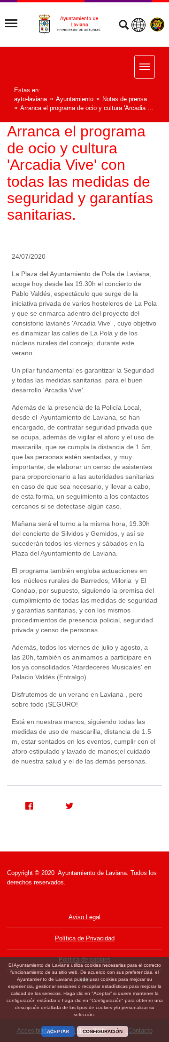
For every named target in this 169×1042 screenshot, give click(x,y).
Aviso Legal (84, 917)
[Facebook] (25, 804)
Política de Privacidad (85, 938)
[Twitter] (65, 804)
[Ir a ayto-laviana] (73, 24)
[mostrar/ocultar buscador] (123, 26)
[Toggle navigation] (11, 23)
